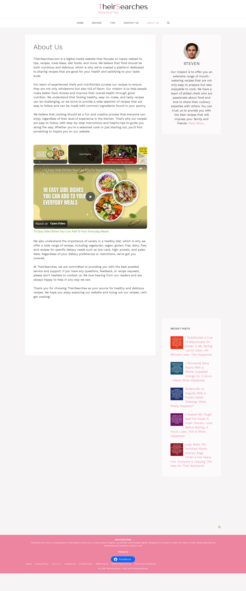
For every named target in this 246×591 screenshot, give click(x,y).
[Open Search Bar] (168, 23)
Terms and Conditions (145, 564)
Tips (112, 22)
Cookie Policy (85, 564)
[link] (38, 170)
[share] (140, 168)
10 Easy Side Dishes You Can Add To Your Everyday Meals (84, 170)
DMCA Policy (102, 564)
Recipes (97, 22)
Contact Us (131, 22)
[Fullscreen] (65, 162)
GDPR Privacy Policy (121, 564)
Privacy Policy (42, 564)
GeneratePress (140, 568)
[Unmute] (39, 162)
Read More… (197, 123)
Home (80, 22)
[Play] (35, 162)
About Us (153, 22)
